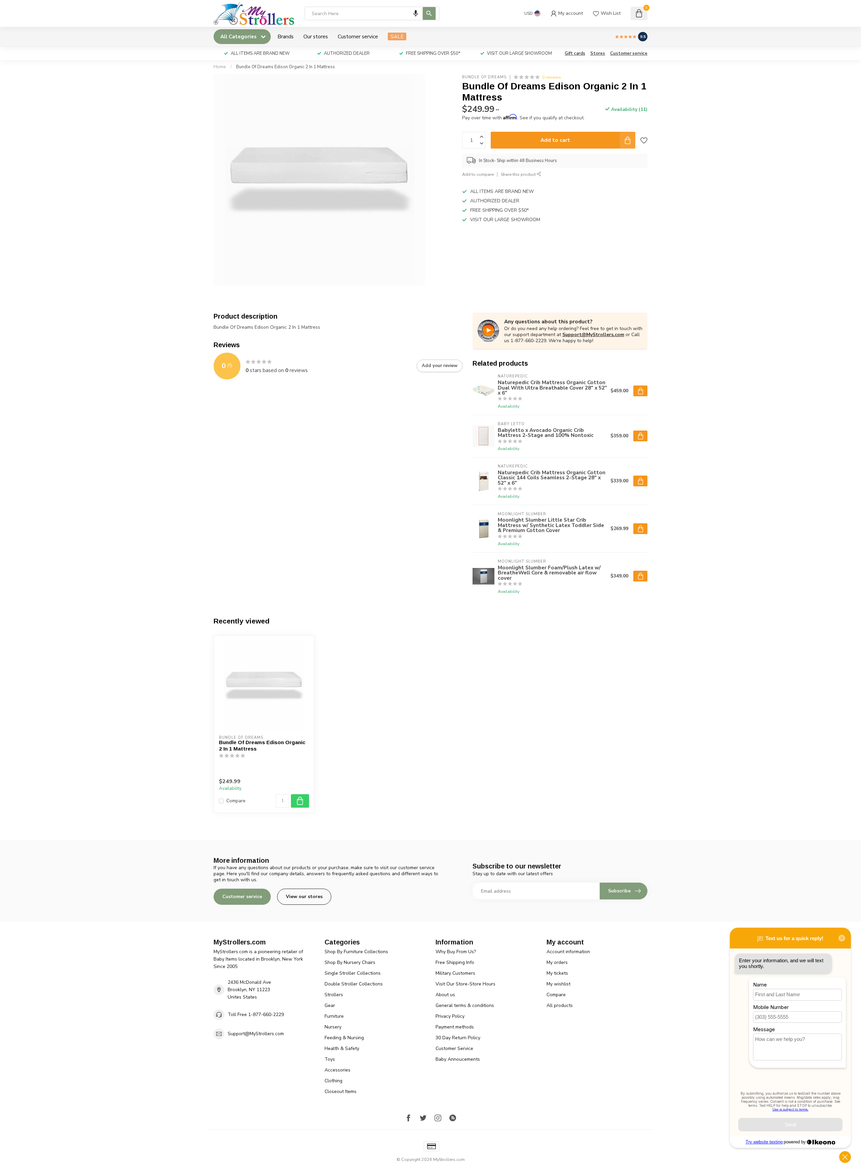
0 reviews (551, 77)
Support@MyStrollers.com (593, 334)
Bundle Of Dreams (484, 77)
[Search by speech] (416, 13)
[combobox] (372, 13)
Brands (285, 36)
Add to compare (478, 174)
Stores (597, 53)
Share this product (519, 174)
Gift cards (575, 53)
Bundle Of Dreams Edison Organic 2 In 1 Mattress (285, 67)
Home (220, 67)
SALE (397, 36)
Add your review (439, 366)
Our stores (315, 36)
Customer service (358, 36)
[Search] (429, 13)
